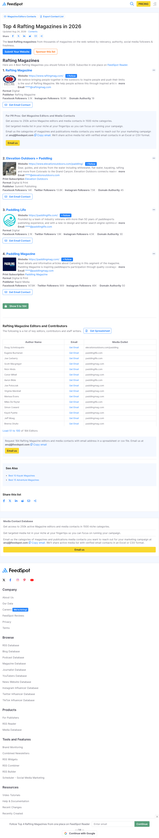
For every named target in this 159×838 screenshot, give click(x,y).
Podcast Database (13, 657)
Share (6, 36)
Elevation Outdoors (36, 178)
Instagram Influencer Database (20, 687)
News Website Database (16, 681)
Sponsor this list (45, 51)
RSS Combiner (10, 765)
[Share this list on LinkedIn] (24, 36)
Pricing (143, 3)
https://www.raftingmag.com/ (46, 75)
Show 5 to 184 (18, 306)
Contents (32, 31)
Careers (14, 609)
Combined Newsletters (15, 753)
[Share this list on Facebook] (13, 36)
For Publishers (10, 717)
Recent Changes (12, 807)
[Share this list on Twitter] (18, 36)
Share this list (12, 494)
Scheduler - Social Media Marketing (23, 777)
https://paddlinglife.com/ (43, 215)
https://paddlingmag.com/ (44, 259)
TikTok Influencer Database (18, 700)
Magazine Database (14, 663)
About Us (8, 597)
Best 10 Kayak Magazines (22, 475)
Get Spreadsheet (100, 330)
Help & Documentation (15, 801)
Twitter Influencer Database (18, 694)
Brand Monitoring (12, 747)
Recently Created (12, 813)
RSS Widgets (10, 759)
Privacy (6, 621)
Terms (6, 627)
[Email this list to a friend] (36, 36)
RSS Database (10, 645)
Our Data (7, 603)
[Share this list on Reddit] (30, 36)
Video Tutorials (11, 795)
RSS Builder (9, 771)
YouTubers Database (14, 675)
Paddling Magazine (36, 274)
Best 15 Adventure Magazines (24, 480)
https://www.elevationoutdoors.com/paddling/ (56, 163)
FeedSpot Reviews (13, 615)
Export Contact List (53, 16)
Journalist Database (14, 669)
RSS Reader (9, 723)
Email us (13, 142)
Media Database (12, 729)
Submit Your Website (17, 51)
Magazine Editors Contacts (21, 16)
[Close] (157, 817)
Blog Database (11, 651)
